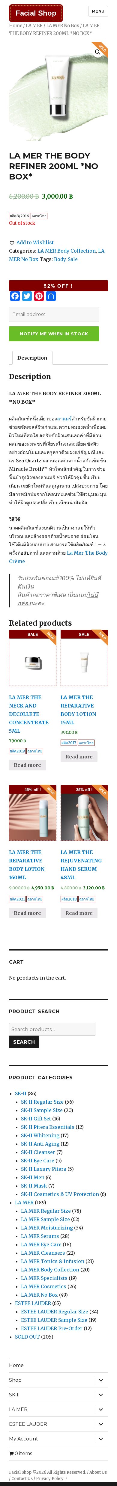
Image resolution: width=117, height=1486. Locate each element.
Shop (15, 1380)
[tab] (32, 358)
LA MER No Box (62, 25)
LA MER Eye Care (41, 1244)
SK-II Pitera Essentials (47, 1127)
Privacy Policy (50, 1478)
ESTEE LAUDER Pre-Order (51, 1328)
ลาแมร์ (64, 419)
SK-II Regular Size (42, 1102)
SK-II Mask (34, 1186)
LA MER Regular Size (46, 1211)
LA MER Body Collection (67, 251)
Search (24, 1042)
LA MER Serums (40, 1236)
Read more (27, 765)
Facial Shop (36, 13)
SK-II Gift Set (36, 1119)
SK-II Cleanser (38, 1152)
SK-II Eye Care (37, 1161)
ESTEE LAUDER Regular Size (54, 1312)
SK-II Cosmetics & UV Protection (60, 1194)
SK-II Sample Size (42, 1110)
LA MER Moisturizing (47, 1228)
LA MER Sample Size (45, 1219)
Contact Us (22, 1478)
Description (32, 358)
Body (59, 259)
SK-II (20, 1093)
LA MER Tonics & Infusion (52, 1261)
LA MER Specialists (44, 1278)
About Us (98, 1472)
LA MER (34, 25)
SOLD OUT (27, 1337)
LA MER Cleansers (43, 1253)
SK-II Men (32, 1177)
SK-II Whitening (40, 1135)
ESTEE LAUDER (33, 1303)
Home (15, 25)
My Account (23, 1439)
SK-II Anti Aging (40, 1144)
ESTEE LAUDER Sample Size (54, 1320)
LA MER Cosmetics (43, 1286)
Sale (73, 259)
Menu (98, 11)
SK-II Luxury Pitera (43, 1169)
